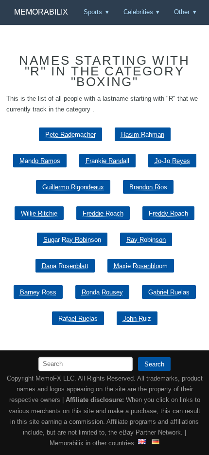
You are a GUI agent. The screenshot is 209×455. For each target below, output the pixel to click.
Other (182, 12)
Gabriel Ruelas (169, 292)
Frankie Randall (107, 160)
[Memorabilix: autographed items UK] (142, 443)
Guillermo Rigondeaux (73, 187)
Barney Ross (38, 292)
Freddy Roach (168, 213)
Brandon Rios (148, 187)
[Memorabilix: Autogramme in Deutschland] (155, 443)
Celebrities (138, 12)
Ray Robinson (146, 239)
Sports (93, 12)
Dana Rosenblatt (65, 266)
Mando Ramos (39, 160)
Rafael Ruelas (78, 318)
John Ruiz (137, 318)
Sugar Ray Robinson (72, 239)
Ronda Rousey (102, 292)
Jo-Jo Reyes (172, 160)
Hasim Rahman (142, 134)
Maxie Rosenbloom (141, 266)
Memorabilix (41, 12)
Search (154, 364)
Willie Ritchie (39, 213)
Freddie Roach (103, 213)
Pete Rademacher (70, 134)
